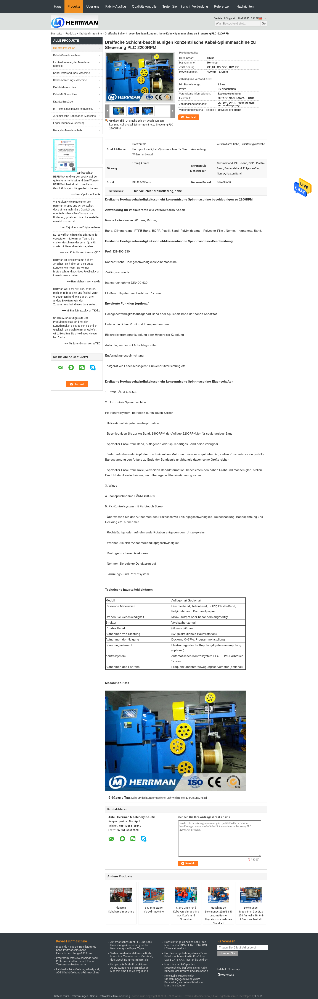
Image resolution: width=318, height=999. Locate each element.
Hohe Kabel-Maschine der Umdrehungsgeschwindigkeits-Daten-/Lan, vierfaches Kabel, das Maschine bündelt (184, 980)
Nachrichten (245, 6)
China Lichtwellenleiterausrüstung (110, 996)
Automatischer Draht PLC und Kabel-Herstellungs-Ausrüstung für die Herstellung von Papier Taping (131, 945)
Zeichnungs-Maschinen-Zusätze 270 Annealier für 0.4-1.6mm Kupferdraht (250, 913)
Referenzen (222, 6)
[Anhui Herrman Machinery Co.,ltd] (74, 21)
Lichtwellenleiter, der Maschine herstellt (71, 64)
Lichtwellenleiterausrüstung (183, 797)
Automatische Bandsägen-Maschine (74, 115)
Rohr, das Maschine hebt (67, 130)
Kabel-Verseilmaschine (66, 55)
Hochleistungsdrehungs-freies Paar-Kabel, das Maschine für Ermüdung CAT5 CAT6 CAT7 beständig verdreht (186, 956)
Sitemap (234, 969)
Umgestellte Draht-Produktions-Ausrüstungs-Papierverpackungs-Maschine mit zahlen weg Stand (129, 968)
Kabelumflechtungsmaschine (148, 797)
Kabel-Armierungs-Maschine (70, 80)
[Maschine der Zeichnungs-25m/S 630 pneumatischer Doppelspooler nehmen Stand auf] (218, 895)
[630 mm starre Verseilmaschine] (153, 895)
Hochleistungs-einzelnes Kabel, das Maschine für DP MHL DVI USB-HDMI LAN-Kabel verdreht (185, 945)
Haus (57, 6)
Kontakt (190, 117)
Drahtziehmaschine (64, 87)
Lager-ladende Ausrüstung (69, 123)
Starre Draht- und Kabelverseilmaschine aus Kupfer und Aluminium (186, 913)
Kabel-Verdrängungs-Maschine (71, 73)
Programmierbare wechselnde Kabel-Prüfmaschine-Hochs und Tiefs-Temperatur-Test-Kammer (77, 961)
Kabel (204, 797)
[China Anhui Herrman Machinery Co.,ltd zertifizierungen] (65, 155)
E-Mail (221, 969)
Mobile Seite (227, 974)
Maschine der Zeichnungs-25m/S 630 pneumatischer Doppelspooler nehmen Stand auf (219, 915)
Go (264, 23)
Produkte (73, 6)
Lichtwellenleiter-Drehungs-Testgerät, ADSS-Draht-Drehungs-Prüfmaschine (78, 971)
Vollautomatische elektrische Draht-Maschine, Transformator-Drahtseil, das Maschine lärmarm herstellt (131, 956)
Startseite (56, 33)
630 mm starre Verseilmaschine (154, 909)
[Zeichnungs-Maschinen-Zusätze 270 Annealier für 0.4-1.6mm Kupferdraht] (251, 895)
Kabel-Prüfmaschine (65, 94)
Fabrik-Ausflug (115, 6)
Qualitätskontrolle (144, 6)
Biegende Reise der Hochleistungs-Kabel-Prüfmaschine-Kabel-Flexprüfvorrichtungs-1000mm (76, 950)
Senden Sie (228, 953)
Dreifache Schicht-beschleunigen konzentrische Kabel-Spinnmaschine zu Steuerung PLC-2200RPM (141, 124)
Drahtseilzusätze (63, 101)
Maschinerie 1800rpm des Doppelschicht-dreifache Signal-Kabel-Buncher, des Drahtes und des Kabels (186, 968)
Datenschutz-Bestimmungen (71, 996)
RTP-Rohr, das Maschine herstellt (73, 108)
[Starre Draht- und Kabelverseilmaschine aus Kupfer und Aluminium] (186, 895)
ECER (258, 996)
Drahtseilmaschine (90, 33)
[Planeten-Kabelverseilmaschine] (121, 895)
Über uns (92, 6)
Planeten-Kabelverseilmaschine (121, 909)
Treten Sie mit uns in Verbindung (185, 6)
